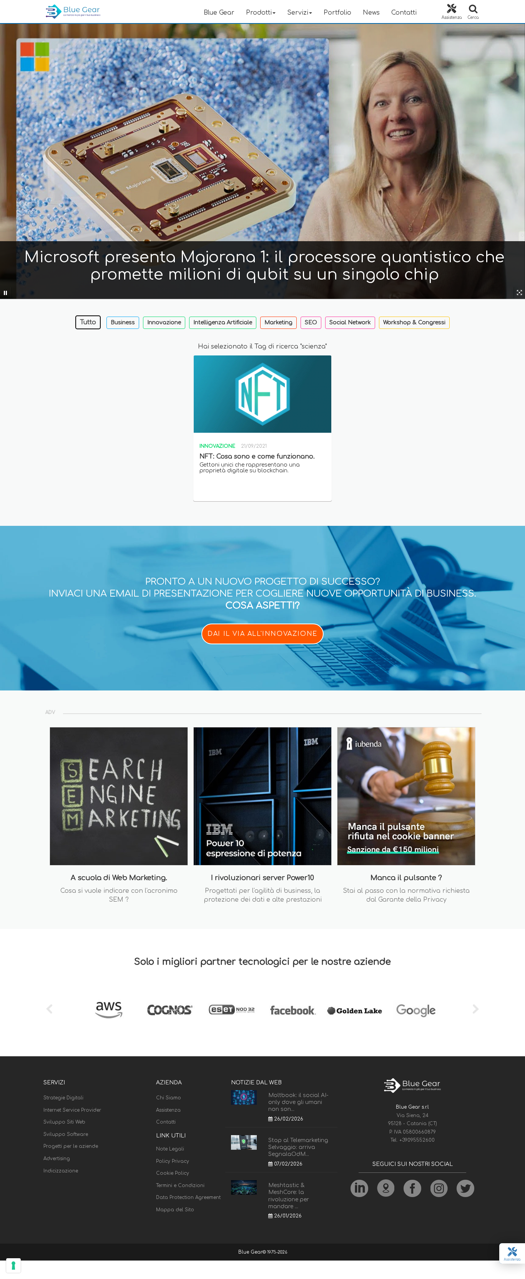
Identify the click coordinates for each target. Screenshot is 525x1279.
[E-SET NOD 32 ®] (231, 1010)
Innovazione (164, 322)
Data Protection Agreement (188, 1197)
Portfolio (337, 12)
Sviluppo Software (65, 1134)
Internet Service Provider (72, 1110)
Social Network (350, 322)
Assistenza (168, 1110)
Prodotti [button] (259, 12)
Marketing (278, 322)
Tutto (88, 322)
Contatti (404, 12)
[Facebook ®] (293, 1010)
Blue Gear (219, 12)
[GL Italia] (354, 1010)
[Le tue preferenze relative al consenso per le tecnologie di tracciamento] (13, 1265)
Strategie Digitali (63, 1098)
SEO (311, 322)
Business (123, 322)
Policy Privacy (172, 1161)
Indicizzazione (60, 1171)
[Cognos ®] (170, 1010)
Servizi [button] (297, 12)
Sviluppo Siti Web (64, 1122)
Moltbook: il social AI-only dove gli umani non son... (298, 1102)
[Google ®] (416, 1010)
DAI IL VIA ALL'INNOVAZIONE (262, 633)
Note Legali (170, 1149)
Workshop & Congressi (414, 322)
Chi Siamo (168, 1098)
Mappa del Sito (175, 1209)
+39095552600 (417, 1140)
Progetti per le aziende (70, 1146)
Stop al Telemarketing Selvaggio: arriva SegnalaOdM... (298, 1147)
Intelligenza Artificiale (222, 322)
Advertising (56, 1158)
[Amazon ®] (109, 1010)
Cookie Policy (172, 1173)
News (371, 12)
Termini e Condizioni (180, 1185)
